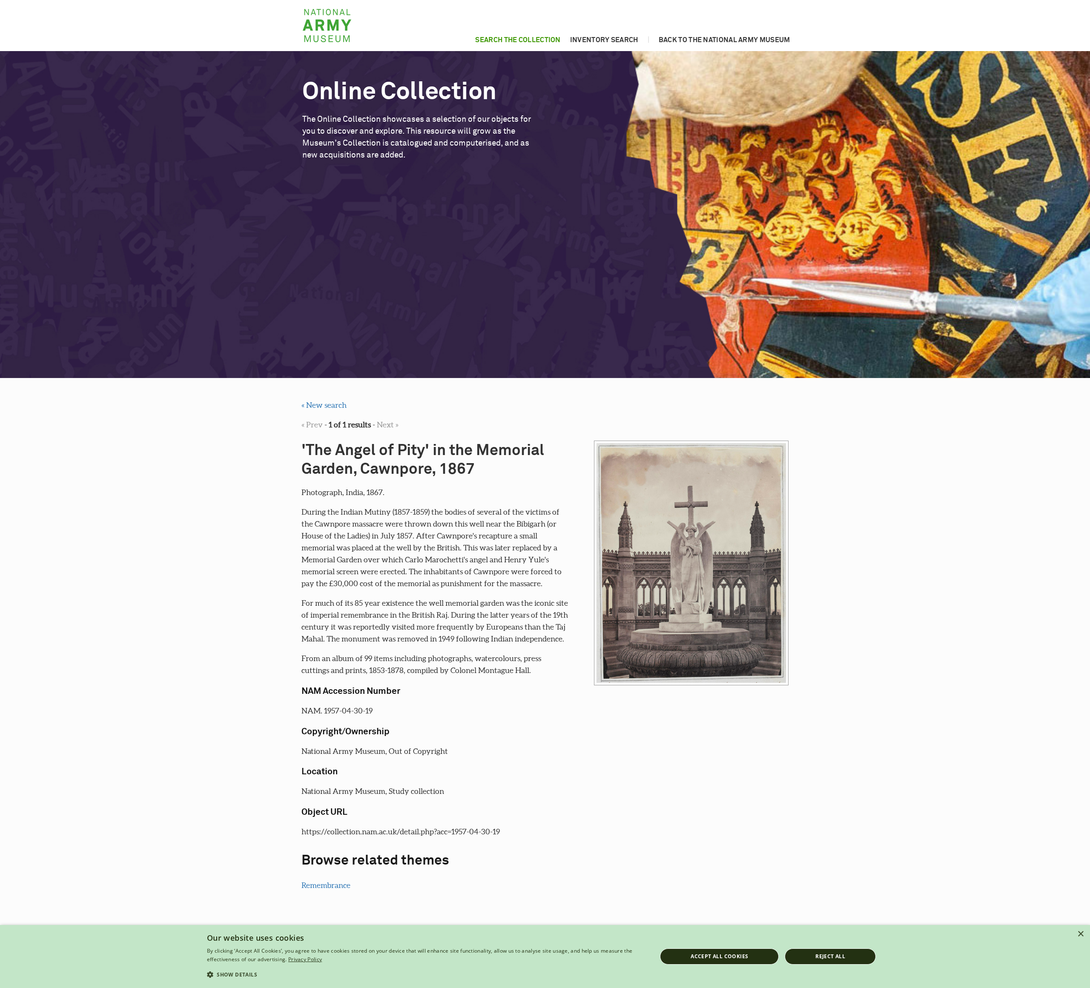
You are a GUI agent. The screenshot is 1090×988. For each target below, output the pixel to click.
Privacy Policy (305, 959)
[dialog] (545, 956)
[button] (425, 975)
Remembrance (325, 885)
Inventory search (604, 40)
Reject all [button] (830, 956)
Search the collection (517, 40)
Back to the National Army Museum (724, 40)
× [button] (1080, 934)
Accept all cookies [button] (719, 956)
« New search (324, 405)
